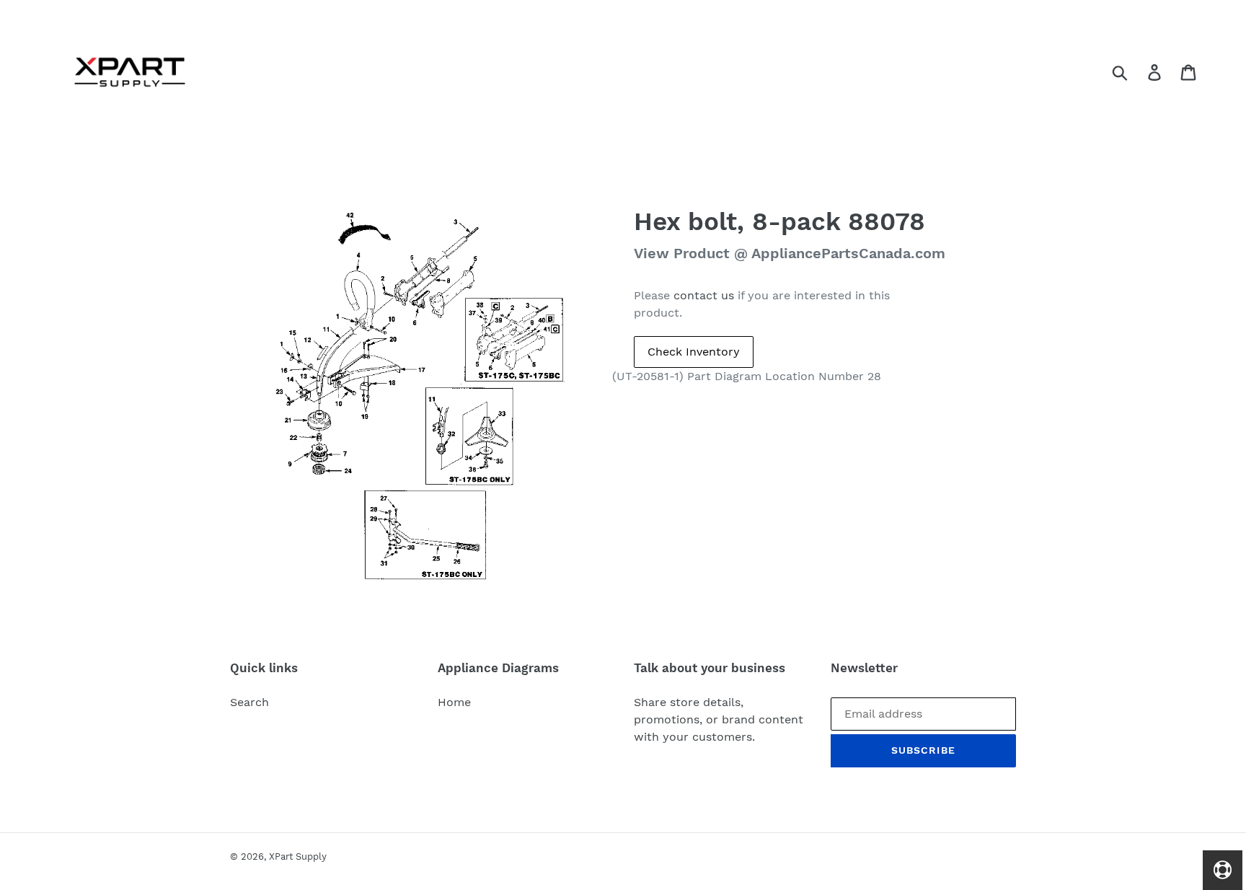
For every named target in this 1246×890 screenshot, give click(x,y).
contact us (703, 295)
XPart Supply (298, 856)
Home (454, 702)
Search (249, 702)
